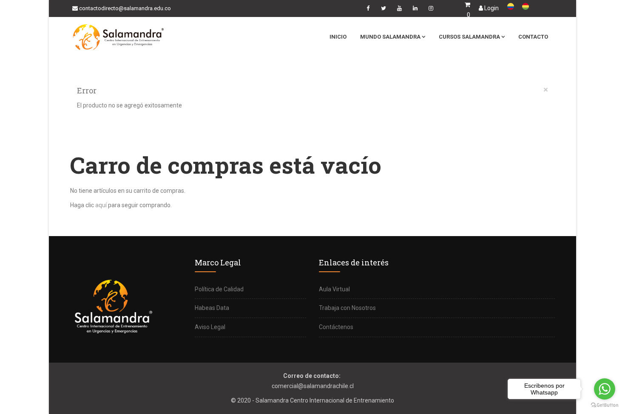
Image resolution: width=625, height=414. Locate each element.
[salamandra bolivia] (530, 6)
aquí (101, 205)
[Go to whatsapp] (604, 389)
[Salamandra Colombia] (514, 6)
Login (491, 8)
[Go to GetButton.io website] (604, 405)
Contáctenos (336, 327)
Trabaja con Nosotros (347, 307)
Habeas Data (212, 307)
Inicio (338, 37)
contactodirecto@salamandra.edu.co (125, 8)
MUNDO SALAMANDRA (390, 37)
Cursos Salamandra (469, 37)
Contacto (533, 37)
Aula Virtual (334, 289)
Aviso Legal (210, 327)
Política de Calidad (219, 289)
